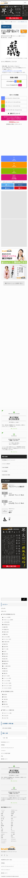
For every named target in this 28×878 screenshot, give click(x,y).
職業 (4, 634)
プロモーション (7, 21)
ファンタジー (6, 683)
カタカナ (5, 718)
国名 (4, 656)
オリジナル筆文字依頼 (5, 753)
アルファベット (6, 713)
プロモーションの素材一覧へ (14, 283)
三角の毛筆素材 (5, 467)
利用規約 (3, 744)
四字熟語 (5, 624)
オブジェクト (6, 685)
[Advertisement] (14, 91)
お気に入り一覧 (23, 33)
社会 (4, 653)
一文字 (5, 622)
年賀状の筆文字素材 (6, 474)
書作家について (4, 758)
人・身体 (5, 666)
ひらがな (5, 715)
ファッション (6, 678)
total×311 (14, 159)
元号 (2, 608)
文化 (5, 646)
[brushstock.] (8, 3)
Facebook (4, 855)
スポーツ (5, 675)
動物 (4, 663)
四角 (4, 704)
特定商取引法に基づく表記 (6, 859)
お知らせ (3, 611)
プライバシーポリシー (5, 869)
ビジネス (5, 636)
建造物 (4, 661)
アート (5, 649)
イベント (5, 617)
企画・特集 (5, 737)
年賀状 (5, 629)
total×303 (14, 165)
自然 (4, 631)
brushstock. (8, 876)
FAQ (2, 756)
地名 (4, 658)
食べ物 (4, 641)
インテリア (6, 680)
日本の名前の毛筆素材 (6, 728)
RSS (7, 855)
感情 (4, 668)
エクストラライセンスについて (7, 747)
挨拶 (11, 21)
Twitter (2, 855)
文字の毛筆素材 (7, 614)
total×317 (14, 171)
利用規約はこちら (14, 122)
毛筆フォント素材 (7, 710)
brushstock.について (5, 742)
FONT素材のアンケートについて (8, 460)
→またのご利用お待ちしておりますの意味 (12, 70)
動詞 (4, 671)
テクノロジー (6, 639)
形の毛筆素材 (6, 691)
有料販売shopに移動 (14, 177)
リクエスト (14, 21)
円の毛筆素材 (4, 471)
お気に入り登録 (23, 31)
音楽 (4, 644)
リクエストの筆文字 (6, 463)
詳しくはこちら (14, 428)
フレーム (5, 706)
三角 (4, 699)
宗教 (4, 673)
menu (25, 2)
